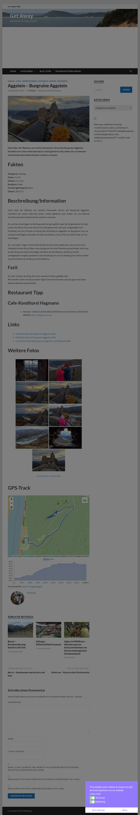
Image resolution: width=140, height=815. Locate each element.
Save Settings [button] (98, 810)
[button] (92, 797)
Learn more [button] (95, 793)
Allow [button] (124, 810)
